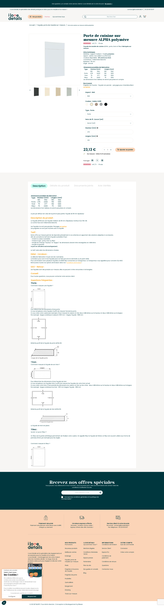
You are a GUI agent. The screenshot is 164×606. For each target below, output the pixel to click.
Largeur (90, 136)
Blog (84, 573)
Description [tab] (39, 185)
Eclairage (68, 556)
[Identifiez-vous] (140, 17)
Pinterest (102, 160)
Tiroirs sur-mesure (71, 594)
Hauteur (90, 128)
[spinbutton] (109, 132)
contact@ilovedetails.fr (135, 9)
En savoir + (108, 4)
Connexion (124, 548)
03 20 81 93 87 (149, 9)
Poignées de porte (71, 575)
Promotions (69, 545)
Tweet (97, 160)
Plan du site (87, 565)
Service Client (106, 548)
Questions (105, 565)
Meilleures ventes (70, 552)
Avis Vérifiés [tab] (104, 185)
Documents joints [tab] (83, 185)
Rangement (69, 586)
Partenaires (87, 562)
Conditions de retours (109, 562)
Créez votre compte (127, 552)
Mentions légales (89, 548)
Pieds (66, 565)
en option (86, 87)
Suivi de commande (127, 545)
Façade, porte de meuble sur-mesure (71, 561)
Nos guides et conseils (90, 569)
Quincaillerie (69, 582)
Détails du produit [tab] (59, 185)
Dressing (68, 590)
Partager (92, 160)
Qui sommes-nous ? (90, 545)
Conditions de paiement (106, 557)
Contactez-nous (107, 569)
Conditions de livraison (109, 545)
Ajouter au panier (126, 150)
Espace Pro (105, 552)
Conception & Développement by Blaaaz (69, 604)
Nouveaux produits (71, 548)
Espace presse (88, 558)
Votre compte (126, 543)
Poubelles (68, 579)
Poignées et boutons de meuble (72, 570)
